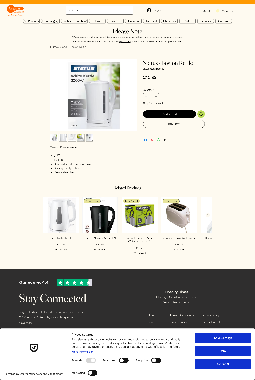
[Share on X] (165, 140)
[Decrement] (146, 96)
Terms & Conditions (182, 315)
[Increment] (156, 96)
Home (54, 46)
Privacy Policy (178, 322)
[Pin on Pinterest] (152, 140)
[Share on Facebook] (145, 140)
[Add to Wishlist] (201, 114)
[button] (207, 11)
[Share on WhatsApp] (158, 140)
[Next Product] (208, 215)
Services (153, 322)
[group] (127, 230)
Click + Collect (210, 322)
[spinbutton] (151, 96)
